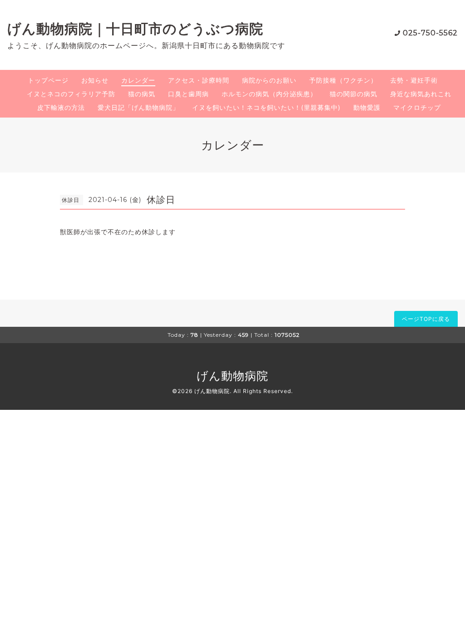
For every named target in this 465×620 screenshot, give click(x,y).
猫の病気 (141, 94)
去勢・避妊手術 (414, 80)
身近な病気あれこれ (420, 94)
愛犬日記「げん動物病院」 (138, 107)
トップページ (48, 80)
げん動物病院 (232, 376)
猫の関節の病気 (353, 94)
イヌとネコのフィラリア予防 (71, 94)
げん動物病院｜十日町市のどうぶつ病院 (135, 28)
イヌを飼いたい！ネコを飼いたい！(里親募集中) (266, 107)
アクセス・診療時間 (198, 80)
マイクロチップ (417, 107)
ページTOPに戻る (426, 318)
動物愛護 (367, 107)
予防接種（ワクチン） (343, 80)
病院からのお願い (269, 80)
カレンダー (138, 80)
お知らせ (95, 80)
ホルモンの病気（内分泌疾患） (269, 94)
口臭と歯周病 (188, 94)
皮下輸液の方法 (61, 107)
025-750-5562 (430, 33)
